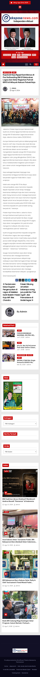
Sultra (14, 55)
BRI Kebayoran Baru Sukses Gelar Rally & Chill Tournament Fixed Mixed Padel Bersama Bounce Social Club (19, 582)
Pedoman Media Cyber (23, 669)
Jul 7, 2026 (20, 350)
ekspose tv (13, 666)
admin (27, 337)
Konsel (14, 57)
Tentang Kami (16, 673)
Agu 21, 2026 (8, 505)
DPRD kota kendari (22, 57)
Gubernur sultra (26, 55)
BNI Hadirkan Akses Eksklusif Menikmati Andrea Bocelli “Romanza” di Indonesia (18, 500)
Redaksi (34, 669)
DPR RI (34, 55)
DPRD (18, 55)
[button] (31, 64)
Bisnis (6, 471)
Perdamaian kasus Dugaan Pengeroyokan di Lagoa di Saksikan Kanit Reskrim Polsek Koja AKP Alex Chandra (11, 292)
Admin (14, 88)
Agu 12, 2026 (8, 545)
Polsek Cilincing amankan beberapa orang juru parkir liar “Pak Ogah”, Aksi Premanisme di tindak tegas (28, 292)
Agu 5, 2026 (8, 626)
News (14, 72)
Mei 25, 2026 (21, 365)
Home (6, 666)
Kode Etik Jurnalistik (9, 669)
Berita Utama (7, 72)
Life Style (30, 355)
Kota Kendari (7, 55)
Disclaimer (25, 673)
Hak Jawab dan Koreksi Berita (27, 666)
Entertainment (21, 355)
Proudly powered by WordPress (14, 660)
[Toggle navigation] (26, 64)
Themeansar (20, 662)
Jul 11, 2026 (20, 337)
